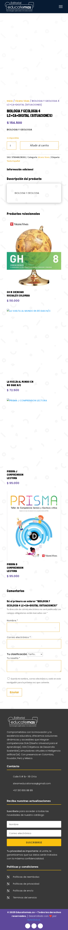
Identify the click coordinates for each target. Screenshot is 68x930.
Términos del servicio (25, 897)
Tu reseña (13, 658)
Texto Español (13, 161)
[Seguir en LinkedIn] (40, 925)
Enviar (14, 692)
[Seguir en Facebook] (27, 925)
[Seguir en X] (34, 925)
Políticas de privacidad (26, 883)
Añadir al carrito (39, 145)
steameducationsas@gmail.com (32, 783)
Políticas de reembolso (26, 876)
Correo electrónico (19, 637)
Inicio (10, 100)
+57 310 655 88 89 (23, 790)
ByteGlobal (34, 919)
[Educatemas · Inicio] (19, 6)
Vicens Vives (22, 100)
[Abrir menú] (60, 6)
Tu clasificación (17, 654)
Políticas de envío (23, 890)
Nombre (12, 620)
